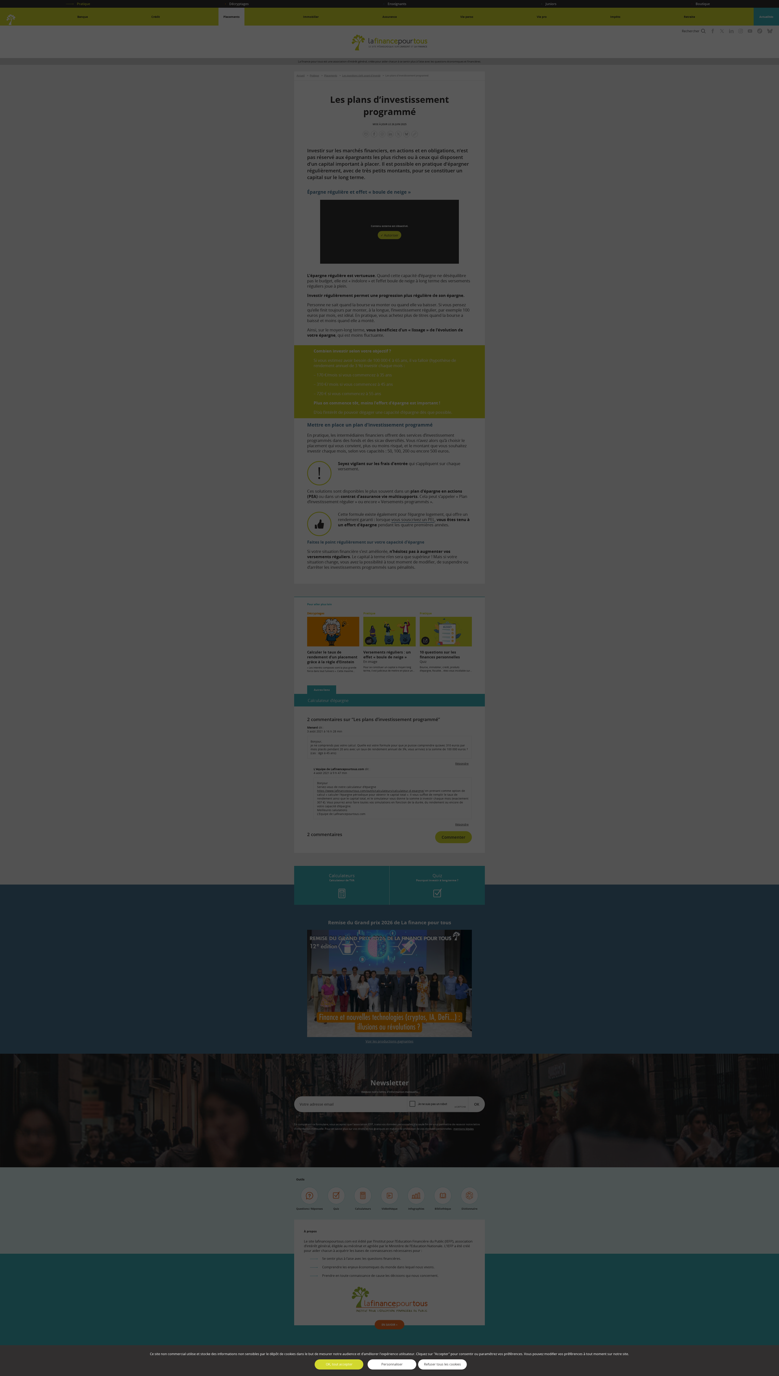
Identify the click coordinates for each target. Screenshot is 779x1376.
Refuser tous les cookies (442, 1364)
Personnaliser (392, 1364)
